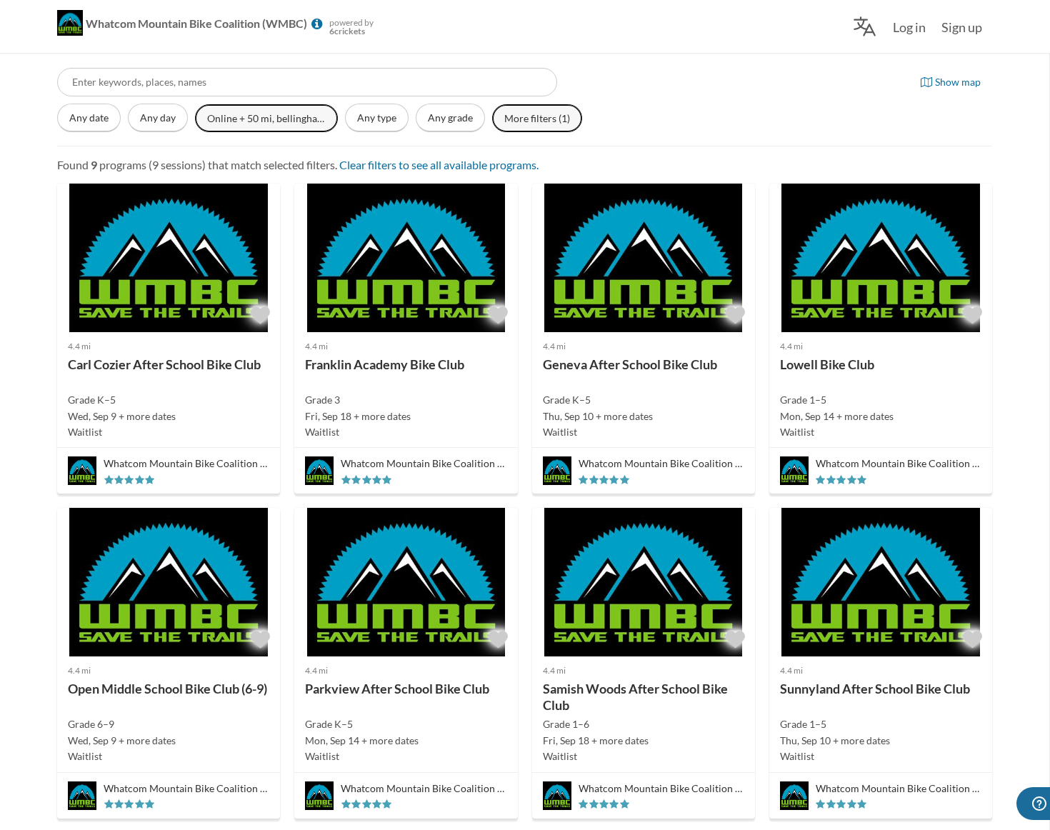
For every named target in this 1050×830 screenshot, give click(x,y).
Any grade (450, 117)
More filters (537, 118)
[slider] (129, 480)
